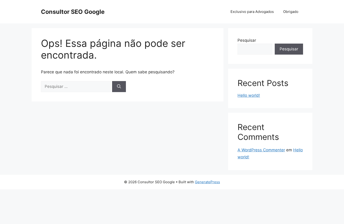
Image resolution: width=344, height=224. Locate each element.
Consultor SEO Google (73, 11)
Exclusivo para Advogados (252, 11)
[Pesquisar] (119, 86)
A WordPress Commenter (261, 150)
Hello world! (249, 95)
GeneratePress (207, 182)
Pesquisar (247, 40)
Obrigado (290, 11)
